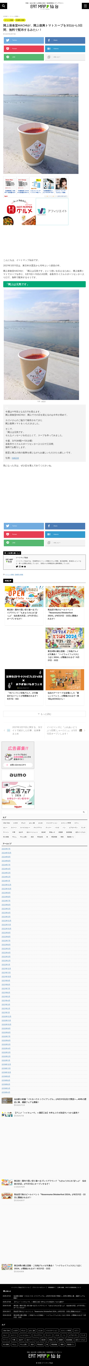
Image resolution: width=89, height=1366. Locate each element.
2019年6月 (6, 1084)
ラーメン (6, 832)
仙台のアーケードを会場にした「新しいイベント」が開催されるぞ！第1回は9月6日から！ (63, 696)
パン (64, 827)
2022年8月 (6, 937)
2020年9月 (6, 1028)
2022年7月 (6, 941)
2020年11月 (6, 1020)
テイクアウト (38, 827)
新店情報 (69, 832)
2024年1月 (6, 881)
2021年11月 (6, 972)
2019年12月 (6, 1064)
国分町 (43, 832)
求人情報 (6, 837)
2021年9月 (6, 980)
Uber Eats (6, 823)
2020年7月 (6, 1036)
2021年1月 (6, 1012)
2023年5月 (6, 909)
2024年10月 (6, 853)
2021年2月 (6, 1008)
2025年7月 (6, 849)
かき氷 (15, 823)
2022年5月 (6, 948)
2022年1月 (6, 964)
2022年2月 (6, 960)
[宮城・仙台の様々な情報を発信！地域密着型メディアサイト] (44, 8)
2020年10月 (6, 1024)
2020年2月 (6, 1056)
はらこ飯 (32, 823)
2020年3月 (6, 1052)
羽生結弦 (40, 837)
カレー (5, 827)
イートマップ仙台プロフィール (20, 1287)
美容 (32, 837)
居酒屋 (61, 832)
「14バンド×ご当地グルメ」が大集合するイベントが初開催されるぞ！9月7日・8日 (22, 696)
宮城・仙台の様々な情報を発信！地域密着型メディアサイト (44, 1352)
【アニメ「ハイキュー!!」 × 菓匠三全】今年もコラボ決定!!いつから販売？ (46, 1113)
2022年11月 (6, 925)
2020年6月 (6, 1040)
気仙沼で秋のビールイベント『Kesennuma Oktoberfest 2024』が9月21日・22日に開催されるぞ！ (48, 1311)
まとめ (40, 823)
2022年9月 (6, 933)
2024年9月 (6, 857)
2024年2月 (6, 877)
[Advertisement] (44, 240)
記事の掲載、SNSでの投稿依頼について (69, 1287)
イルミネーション (51, 823)
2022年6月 (6, 945)
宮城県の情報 (19, 574)
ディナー (48, 827)
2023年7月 (6, 901)
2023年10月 (6, 889)
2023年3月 (6, 917)
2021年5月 (6, 996)
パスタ (57, 827)
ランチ (83, 827)
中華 (13, 832)
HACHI (43, 401)
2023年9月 (6, 893)
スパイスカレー (25, 827)
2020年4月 (6, 1048)
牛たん (14, 837)
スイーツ (14, 827)
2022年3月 (6, 956)
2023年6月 (6, 905)
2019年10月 (6, 1072)
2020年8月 (6, 1032)
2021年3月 (6, 1004)
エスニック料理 (66, 823)
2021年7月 (6, 988)
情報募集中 (51, 1287)
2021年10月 (6, 976)
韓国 (62, 837)
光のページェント (32, 832)
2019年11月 (6, 1068)
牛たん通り (23, 837)
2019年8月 (6, 1080)
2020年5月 (6, 1044)
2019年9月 (6, 1076)
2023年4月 (6, 913)
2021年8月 (6, 984)
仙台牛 (21, 832)
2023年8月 (6, 897)
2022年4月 (6, 952)
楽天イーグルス (80, 832)
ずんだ (23, 823)
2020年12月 (6, 1016)
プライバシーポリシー (38, 1287)
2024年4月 (6, 869)
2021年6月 (6, 992)
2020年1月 (6, 1060)
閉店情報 (54, 837)
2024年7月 (6, 865)
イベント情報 (9, 574)
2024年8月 (6, 861)
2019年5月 (6, 1088)
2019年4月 (6, 1092)
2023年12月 (6, 885)
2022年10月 (6, 929)
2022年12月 (6, 921)
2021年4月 (6, 1000)
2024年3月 (6, 873)
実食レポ (52, 832)
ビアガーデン (73, 827)
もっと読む (46, 714)
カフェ (76, 823)
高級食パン (70, 837)
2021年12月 (6, 968)
